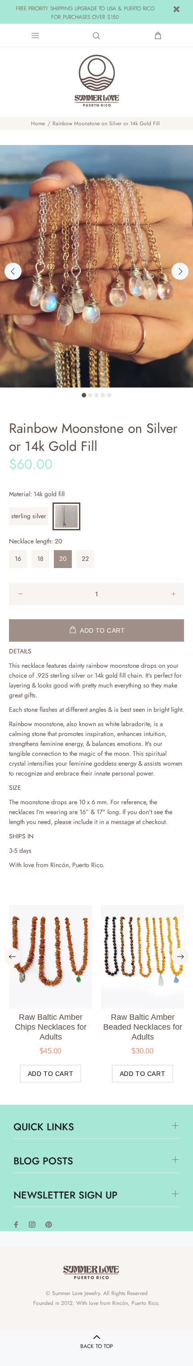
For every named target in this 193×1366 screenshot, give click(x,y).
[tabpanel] (96, 266)
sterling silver (28, 515)
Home (38, 123)
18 (40, 558)
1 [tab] (84, 395)
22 (85, 558)
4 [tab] (103, 395)
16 (18, 558)
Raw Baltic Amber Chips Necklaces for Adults (51, 1027)
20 (62, 558)
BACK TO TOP (96, 1346)
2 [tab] (90, 395)
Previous (13, 271)
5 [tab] (109, 395)
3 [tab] (96, 395)
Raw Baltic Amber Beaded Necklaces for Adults (142, 1027)
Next (180, 271)
